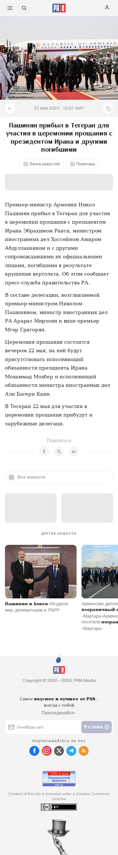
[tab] (48, 822)
